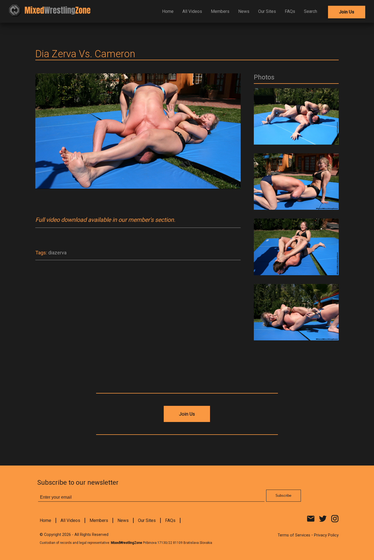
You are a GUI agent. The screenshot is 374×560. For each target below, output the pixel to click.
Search (310, 11)
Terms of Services (294, 535)
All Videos (192, 11)
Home (168, 11)
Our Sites (267, 11)
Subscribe (283, 495)
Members (220, 11)
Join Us (346, 12)
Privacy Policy (326, 535)
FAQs (290, 11)
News (243, 11)
